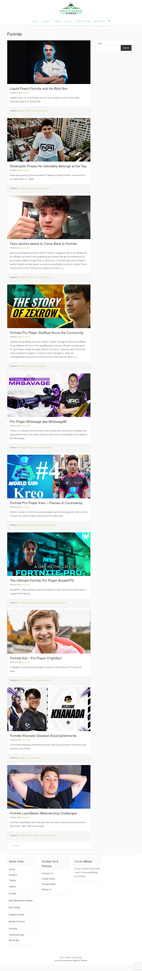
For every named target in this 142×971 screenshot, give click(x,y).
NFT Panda (14, 907)
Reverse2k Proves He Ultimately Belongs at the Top (48, 166)
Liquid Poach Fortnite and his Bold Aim (39, 88)
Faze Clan (30, 277)
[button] (109, 21)
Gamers (46, 21)
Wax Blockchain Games (21, 900)
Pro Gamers (23, 602)
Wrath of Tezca (17, 921)
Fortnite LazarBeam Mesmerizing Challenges (43, 813)
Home (35, 21)
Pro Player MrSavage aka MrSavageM (38, 421)
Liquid (20, 110)
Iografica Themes (80, 960)
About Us (47, 889)
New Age (29, 188)
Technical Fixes (83, 21)
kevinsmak (25, 92)
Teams (57, 21)
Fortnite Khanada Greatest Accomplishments (43, 735)
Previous (16, 845)
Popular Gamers (32, 835)
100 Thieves (31, 447)
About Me (99, 21)
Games (68, 21)
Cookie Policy (48, 878)
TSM (28, 366)
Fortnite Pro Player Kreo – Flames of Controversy (46, 502)
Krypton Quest (16, 914)
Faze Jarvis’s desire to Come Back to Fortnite (43, 243)
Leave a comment (39, 110)
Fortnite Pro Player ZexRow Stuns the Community (46, 332)
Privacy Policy (48, 884)
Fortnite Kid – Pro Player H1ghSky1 (36, 658)
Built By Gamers (25, 525)
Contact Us (47, 873)
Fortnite (27, 110)
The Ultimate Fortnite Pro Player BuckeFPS (42, 580)
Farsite (12, 893)
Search (100, 43)
